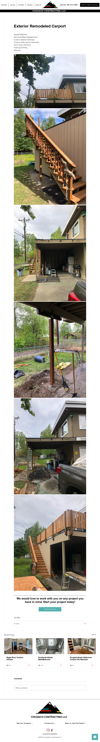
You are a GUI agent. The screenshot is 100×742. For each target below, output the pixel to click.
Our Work (17, 617)
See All (94, 634)
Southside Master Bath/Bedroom (45, 658)
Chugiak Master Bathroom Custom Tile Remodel (81, 658)
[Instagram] (48, 730)
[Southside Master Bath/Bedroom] (50, 646)
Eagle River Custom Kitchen (15, 658)
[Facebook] (51, 730)
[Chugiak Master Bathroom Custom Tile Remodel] (82, 646)
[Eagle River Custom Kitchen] (18, 646)
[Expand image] (50, 81)
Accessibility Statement (50, 734)
